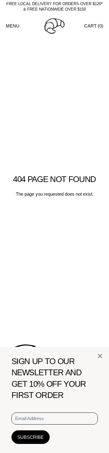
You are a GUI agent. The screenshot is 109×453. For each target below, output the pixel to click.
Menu (12, 25)
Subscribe (30, 437)
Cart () (93, 25)
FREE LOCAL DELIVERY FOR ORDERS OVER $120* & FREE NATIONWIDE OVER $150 (54, 7)
